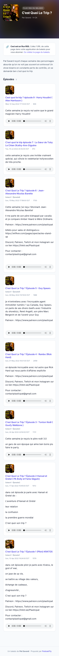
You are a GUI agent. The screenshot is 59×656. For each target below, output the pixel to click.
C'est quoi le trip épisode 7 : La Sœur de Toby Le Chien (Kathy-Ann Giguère (29, 144)
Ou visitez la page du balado (37, 52)
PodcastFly (46, 651)
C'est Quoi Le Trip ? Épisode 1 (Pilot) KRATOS (29, 551)
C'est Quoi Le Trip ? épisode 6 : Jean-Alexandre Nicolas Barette (24, 192)
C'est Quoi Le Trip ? (37, 13)
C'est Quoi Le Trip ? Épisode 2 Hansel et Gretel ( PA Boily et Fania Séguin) (26, 477)
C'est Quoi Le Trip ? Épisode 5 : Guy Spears (27, 288)
